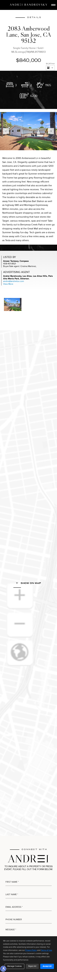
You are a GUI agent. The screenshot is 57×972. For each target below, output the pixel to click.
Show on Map (30, 583)
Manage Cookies (14, 966)
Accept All (47, 966)
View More (8, 284)
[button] (3, 968)
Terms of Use (46, 950)
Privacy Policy (31, 950)
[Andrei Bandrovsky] (28, 5)
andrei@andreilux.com (13, 281)
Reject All (32, 966)
